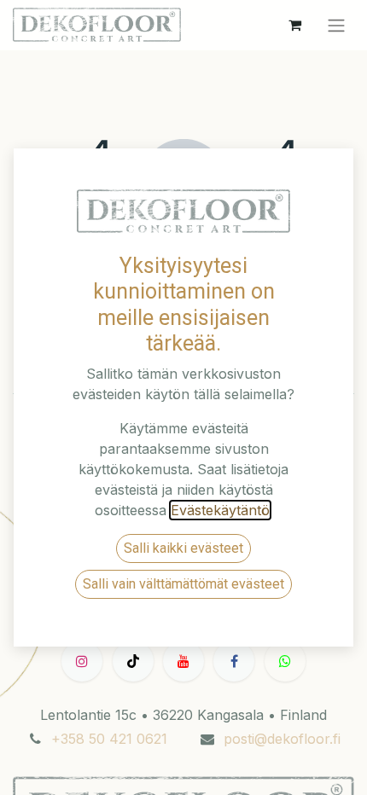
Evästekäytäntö (220, 510)
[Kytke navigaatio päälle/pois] (336, 25)
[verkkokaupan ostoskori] (294, 25)
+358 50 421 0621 (109, 738)
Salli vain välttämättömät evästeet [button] (183, 584)
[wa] (285, 661)
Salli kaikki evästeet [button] (183, 548)
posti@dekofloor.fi (282, 738)
